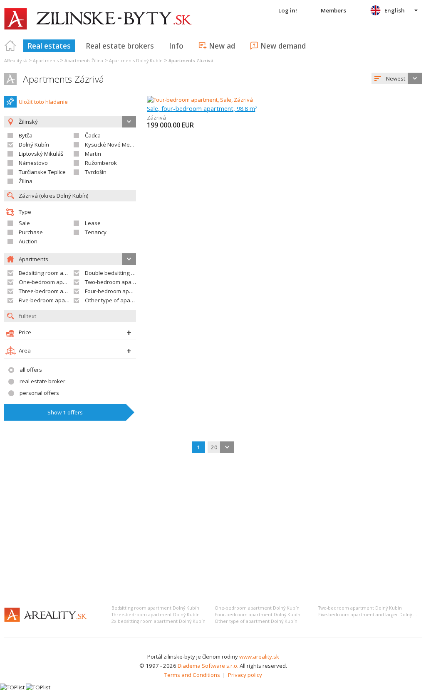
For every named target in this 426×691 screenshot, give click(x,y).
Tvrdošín (95, 172)
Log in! (287, 10)
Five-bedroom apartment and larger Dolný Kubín (372, 614)
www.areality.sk (259, 656)
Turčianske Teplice (42, 172)
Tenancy (95, 232)
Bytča (25, 135)
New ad (222, 46)
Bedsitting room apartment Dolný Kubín (155, 608)
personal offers (39, 393)
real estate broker (42, 381)
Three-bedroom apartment (53, 291)
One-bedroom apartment (51, 282)
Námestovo (33, 163)
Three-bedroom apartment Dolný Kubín (155, 614)
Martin (93, 153)
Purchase (31, 232)
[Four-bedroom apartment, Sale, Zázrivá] (200, 99)
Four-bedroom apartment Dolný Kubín (257, 614)
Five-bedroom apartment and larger (64, 300)
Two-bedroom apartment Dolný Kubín (360, 608)
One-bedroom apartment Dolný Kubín (257, 608)
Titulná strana (10, 45)
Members (333, 10)
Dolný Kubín (34, 144)
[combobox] (397, 78)
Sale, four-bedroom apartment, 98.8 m (202, 108)
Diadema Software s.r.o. (208, 665)
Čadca (93, 135)
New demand (283, 46)
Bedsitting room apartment (53, 273)
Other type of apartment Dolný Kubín (256, 621)
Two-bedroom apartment (116, 282)
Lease (93, 223)
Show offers (65, 412)
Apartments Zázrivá (63, 79)
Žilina (25, 181)
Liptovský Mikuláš (41, 153)
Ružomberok (101, 163)
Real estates (49, 46)
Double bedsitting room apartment (128, 273)
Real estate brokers (120, 46)
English (394, 10)
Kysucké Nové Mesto (111, 144)
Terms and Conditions (192, 675)
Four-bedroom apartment (117, 291)
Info (176, 46)
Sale (24, 223)
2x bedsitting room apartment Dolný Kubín (158, 621)
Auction (28, 241)
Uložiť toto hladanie (43, 101)
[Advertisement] (213, 523)
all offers (31, 369)
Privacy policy (245, 675)
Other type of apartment (116, 300)
